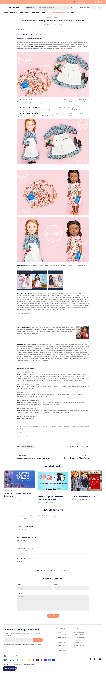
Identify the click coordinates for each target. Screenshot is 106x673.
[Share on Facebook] (78, 446)
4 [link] (51, 570)
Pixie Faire (12, 664)
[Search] (71, 8)
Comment (20, 593)
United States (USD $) (82, 2)
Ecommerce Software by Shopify (24, 664)
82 (64, 570)
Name (19, 584)
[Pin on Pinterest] (87, 446)
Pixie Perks (23, 2)
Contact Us (15, 2)
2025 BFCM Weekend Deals (83, 497)
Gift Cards (7, 2)
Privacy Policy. (37, 644)
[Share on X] (82, 446)
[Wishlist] (94, 8)
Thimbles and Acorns (65, 327)
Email (56, 584)
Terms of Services (26, 644)
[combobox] (48, 8)
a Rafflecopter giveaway (23, 313)
